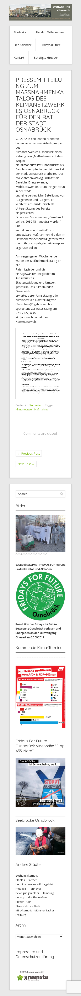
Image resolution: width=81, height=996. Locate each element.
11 (41, 554)
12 (44, 554)
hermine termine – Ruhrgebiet (34, 884)
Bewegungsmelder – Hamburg (35, 893)
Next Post (26, 464)
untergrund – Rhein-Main (31, 897)
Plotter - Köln (24, 902)
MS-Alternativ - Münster (30, 910)
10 (39, 554)
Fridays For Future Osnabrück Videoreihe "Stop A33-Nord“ (40, 746)
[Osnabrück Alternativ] (40, 19)
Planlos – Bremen (27, 880)
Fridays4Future (51, 45)
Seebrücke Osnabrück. (35, 820)
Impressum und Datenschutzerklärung (35, 954)
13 (46, 554)
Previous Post (28, 453)
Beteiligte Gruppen (46, 57)
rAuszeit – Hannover (28, 888)
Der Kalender (22, 45)
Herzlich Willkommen (50, 32)
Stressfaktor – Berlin (28, 906)
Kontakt (19, 57)
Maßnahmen (42, 409)
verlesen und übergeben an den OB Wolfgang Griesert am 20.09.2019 (38, 633)
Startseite (20, 32)
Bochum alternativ (27, 875)
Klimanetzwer (24, 409)
